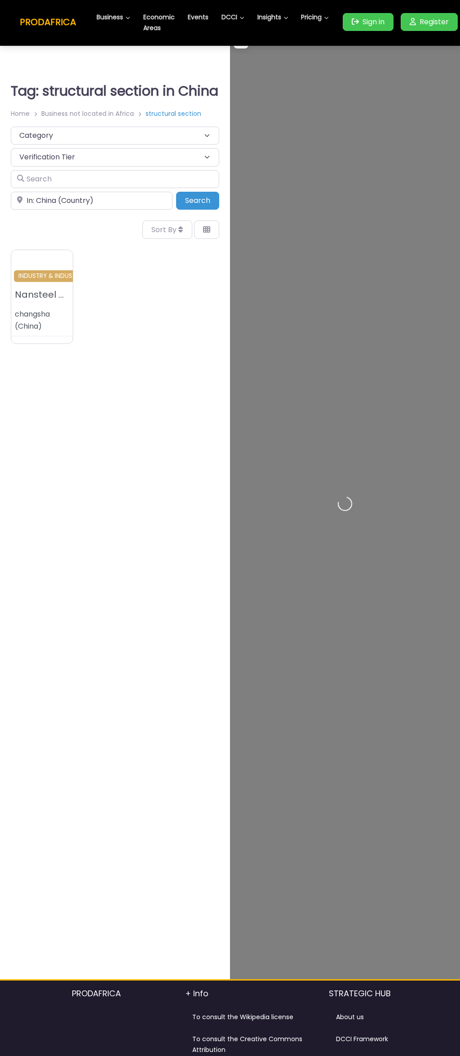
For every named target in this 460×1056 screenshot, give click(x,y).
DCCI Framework (362, 1038)
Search (202, 200)
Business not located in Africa (87, 113)
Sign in (374, 22)
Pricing (311, 17)
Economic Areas (159, 22)
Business (110, 17)
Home (20, 113)
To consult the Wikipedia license (242, 1016)
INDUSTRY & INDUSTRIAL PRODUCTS (70, 276)
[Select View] (206, 229)
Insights (269, 17)
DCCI (229, 17)
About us (350, 1016)
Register (434, 22)
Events (198, 17)
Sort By (164, 229)
